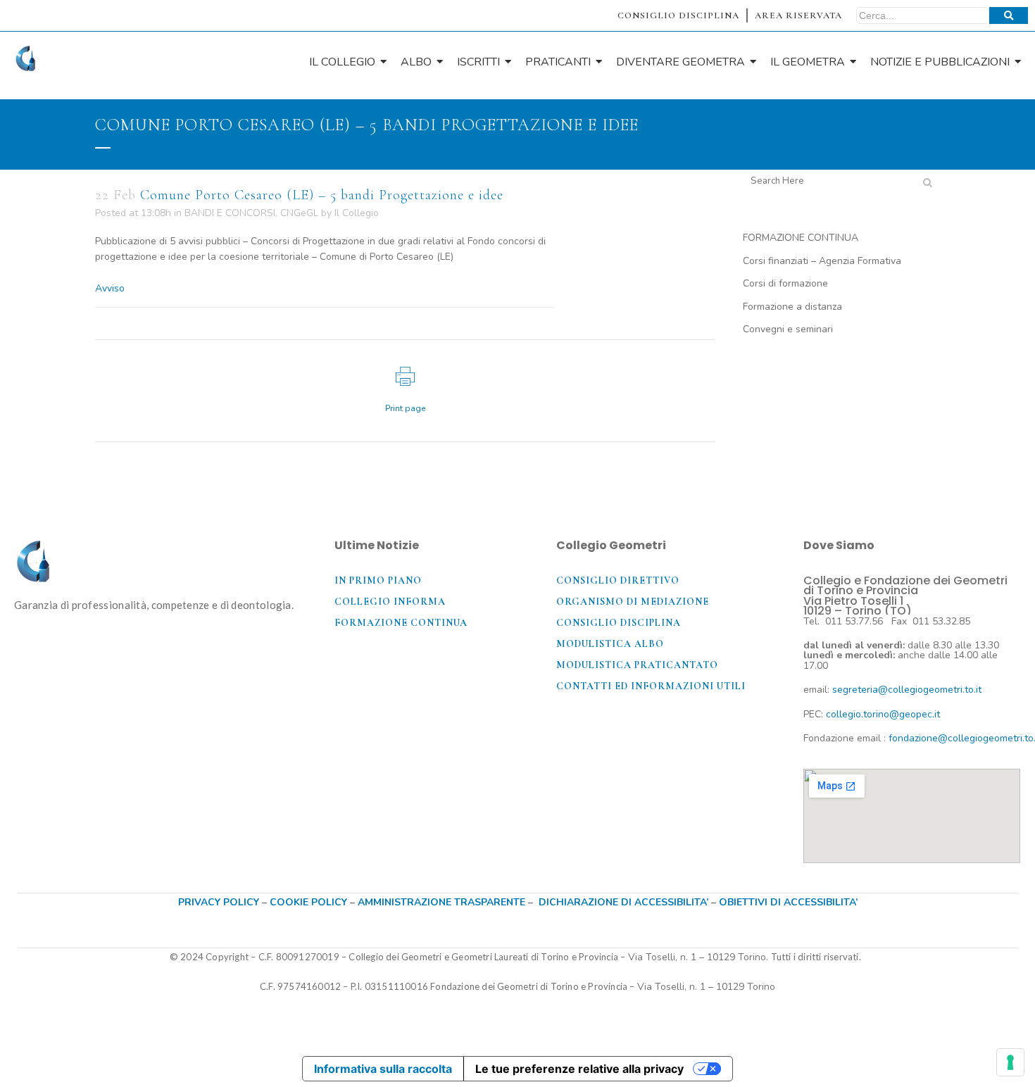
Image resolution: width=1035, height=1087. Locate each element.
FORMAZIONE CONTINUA (800, 237)
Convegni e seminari (788, 329)
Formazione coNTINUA (401, 623)
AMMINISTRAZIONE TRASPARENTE (441, 902)
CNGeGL (299, 213)
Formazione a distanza (792, 306)
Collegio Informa (390, 602)
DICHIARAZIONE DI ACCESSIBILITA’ (623, 902)
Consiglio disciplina (618, 623)
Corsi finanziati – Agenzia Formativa (822, 261)
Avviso (110, 288)
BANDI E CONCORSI (229, 213)
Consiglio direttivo (617, 580)
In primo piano (378, 580)
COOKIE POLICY (310, 902)
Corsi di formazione (785, 283)
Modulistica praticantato (637, 665)
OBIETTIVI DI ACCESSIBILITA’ (788, 902)
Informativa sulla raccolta (383, 1069)
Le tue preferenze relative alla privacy (579, 1069)
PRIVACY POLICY (218, 902)
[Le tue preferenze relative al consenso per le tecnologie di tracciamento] (1010, 1062)
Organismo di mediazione (632, 602)
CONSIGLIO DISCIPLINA (678, 15)
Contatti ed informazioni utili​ (651, 686)
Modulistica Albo (610, 644)
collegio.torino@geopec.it (883, 714)
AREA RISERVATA (798, 15)
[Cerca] (1008, 15)
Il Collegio (356, 213)
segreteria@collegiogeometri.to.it (906, 689)
